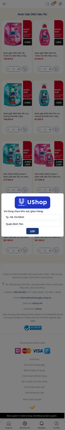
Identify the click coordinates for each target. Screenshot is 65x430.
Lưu (32, 231)
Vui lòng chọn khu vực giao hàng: (24, 211)
